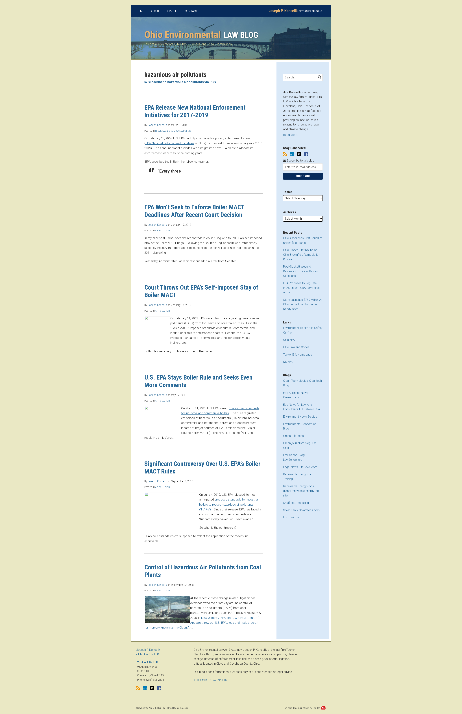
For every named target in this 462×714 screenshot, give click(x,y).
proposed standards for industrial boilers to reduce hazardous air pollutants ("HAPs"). (228, 504)
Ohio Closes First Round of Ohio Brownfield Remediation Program (301, 254)
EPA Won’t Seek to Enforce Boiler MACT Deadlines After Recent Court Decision (194, 211)
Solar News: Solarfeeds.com (301, 510)
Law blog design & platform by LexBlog (302, 708)
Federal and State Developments (173, 130)
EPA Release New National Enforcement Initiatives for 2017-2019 (194, 111)
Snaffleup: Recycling (296, 502)
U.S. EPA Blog (291, 517)
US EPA (288, 361)
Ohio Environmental (201, 34)
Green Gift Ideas (293, 436)
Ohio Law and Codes (296, 347)
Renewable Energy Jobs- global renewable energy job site (301, 490)
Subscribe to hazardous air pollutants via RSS (181, 82)
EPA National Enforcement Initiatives (169, 143)
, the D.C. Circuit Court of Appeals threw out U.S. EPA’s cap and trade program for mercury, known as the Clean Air (201, 622)
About (155, 11)
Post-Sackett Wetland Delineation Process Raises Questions (300, 271)
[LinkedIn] (292, 154)
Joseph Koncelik (157, 125)
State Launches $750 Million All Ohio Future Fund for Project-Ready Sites (302, 304)
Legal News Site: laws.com (300, 467)
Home (140, 11)
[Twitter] (299, 154)
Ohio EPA (289, 339)
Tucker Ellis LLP (147, 662)
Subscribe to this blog (300, 160)
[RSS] (285, 154)
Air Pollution (162, 230)
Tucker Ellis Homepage (297, 354)
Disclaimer (200, 680)
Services (172, 11)
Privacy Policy (218, 680)
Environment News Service (300, 416)
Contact (191, 11)
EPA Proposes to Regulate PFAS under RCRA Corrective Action (301, 287)
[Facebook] (306, 154)
